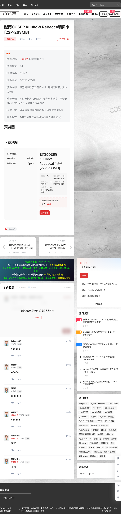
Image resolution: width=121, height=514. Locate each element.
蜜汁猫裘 (82, 447)
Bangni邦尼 (83, 403)
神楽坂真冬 (94, 443)
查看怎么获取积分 (58, 265)
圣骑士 (14, 365)
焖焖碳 (106, 439)
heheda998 (16, 341)
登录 (49, 204)
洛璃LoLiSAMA (85, 439)
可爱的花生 (15, 436)
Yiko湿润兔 (108, 412)
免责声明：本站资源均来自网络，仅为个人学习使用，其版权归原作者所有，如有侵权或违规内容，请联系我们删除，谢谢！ (61, 509)
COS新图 (10, 39)
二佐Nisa (102, 417)
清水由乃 (97, 439)
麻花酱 (102, 456)
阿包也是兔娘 (111, 447)
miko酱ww (97, 408)
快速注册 (115, 14)
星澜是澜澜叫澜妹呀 (87, 434)
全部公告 (98, 304)
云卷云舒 (14, 412)
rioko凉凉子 (84, 412)
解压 (10, 5)
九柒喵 (93, 417)
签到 (2, 5)
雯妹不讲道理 (109, 452)
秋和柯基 (104, 443)
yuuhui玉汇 (83, 417)
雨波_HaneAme (85, 452)
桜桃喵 (100, 434)
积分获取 (34, 5)
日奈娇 (103, 430)
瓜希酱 (114, 439)
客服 (17, 5)
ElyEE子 (101, 403)
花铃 (112, 443)
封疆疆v (93, 425)
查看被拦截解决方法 (53, 274)
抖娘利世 (95, 430)
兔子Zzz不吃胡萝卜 (87, 421)
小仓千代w (103, 425)
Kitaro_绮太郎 (84, 408)
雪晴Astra (98, 452)
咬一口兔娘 (109, 421)
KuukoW (24, 59)
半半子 (100, 421)
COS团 (8, 511)
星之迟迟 (112, 430)
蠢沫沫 (91, 447)
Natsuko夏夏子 (110, 408)
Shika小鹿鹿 (96, 412)
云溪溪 (111, 417)
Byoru (93, 403)
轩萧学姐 (100, 447)
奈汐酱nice (83, 425)
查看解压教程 (64, 277)
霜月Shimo (83, 456)
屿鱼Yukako (84, 430)
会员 (25, 5)
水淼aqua (109, 434)
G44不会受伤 (112, 403)
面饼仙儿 (93, 456)
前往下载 (65, 39)
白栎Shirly (83, 443)
